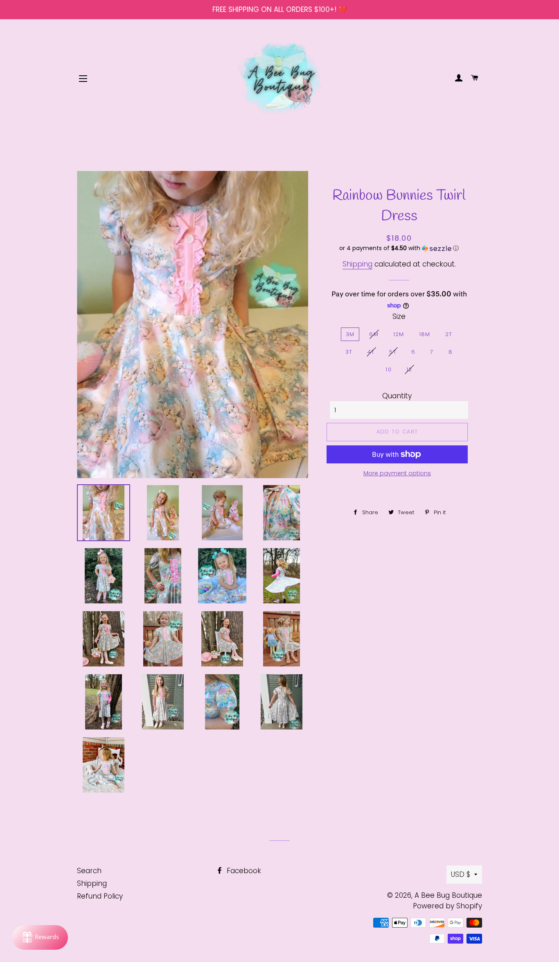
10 (388, 369)
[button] (399, 248)
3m (350, 334)
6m (374, 334)
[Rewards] (40, 937)
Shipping (357, 264)
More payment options (397, 473)
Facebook (243, 871)
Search (89, 871)
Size (399, 316)
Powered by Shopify (447, 906)
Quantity (397, 396)
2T (449, 334)
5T (393, 352)
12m (398, 334)
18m (425, 334)
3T (349, 352)
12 (409, 369)
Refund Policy (100, 896)
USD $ (460, 874)
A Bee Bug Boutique (448, 895)
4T (371, 352)
